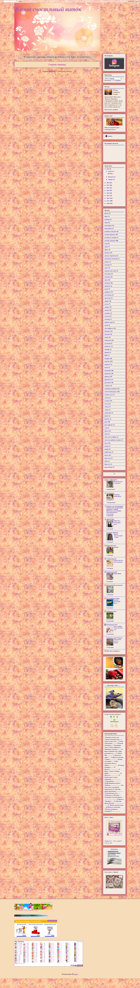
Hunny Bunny (117, 574)
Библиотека (114, 849)
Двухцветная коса (111, 793)
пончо (106, 367)
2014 (108, 193)
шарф (106, 449)
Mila (116, 90)
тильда (106, 407)
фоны (108, 759)
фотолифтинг (108, 425)
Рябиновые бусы (111, 611)
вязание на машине (110, 238)
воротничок (108, 228)
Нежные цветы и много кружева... (118, 561)
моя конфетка (108, 328)
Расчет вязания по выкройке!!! (111, 810)
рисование (107, 383)
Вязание (108, 779)
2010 (108, 203)
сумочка (107, 401)
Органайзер (109, 781)
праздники (107, 370)
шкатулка (107, 458)
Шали (108, 785)
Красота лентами (118, 757)
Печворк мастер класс (112, 737)
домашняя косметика (111, 259)
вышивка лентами (110, 231)
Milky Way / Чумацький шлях (117, 522)
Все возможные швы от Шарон (111, 763)
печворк (107, 349)
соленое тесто (108, 395)
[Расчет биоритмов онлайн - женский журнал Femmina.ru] (35, 936)
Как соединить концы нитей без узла (118, 627)
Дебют (106, 250)
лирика (106, 307)
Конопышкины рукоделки (114, 585)
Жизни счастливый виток (47, 9)
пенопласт (107, 346)
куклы (106, 304)
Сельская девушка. (112, 532)
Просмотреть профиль (111, 109)
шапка (106, 446)
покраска (107, 364)
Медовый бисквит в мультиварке (112, 513)
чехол (106, 434)
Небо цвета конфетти (112, 651)
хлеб (105, 428)
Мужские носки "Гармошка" (118, 482)
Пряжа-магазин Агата (116, 805)
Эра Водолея (110, 493)
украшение (107, 413)
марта (110, 171)
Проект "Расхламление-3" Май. (118, 535)
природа (107, 376)
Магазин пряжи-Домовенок (112, 790)
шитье (106, 455)
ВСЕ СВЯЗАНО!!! (111, 480)
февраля (111, 177)
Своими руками (111, 559)
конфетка (107, 292)
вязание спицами (109, 241)
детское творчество (110, 256)
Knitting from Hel (111, 572)
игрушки (107, 277)
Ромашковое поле (111, 625)
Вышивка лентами (111, 749)
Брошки (116, 547)
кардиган (107, 286)
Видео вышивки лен (110, 751)
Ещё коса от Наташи (112, 795)
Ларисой (115, 872)
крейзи (106, 301)
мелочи (106, 316)
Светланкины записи (112, 598)
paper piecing (108, 467)
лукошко (107, 313)
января (110, 179)
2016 (108, 188)
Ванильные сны (111, 546)
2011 (108, 201)
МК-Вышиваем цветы (113, 783)
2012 (108, 198)
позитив (106, 361)
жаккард (107, 265)
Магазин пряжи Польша (112, 802)
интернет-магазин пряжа (113, 797)
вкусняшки (107, 226)
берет (106, 216)
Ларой (111, 817)
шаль (106, 443)
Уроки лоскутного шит (112, 739)
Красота (106, 769)
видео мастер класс (110, 741)
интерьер (107, 283)
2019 (108, 169)
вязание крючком (109, 235)
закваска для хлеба (110, 271)
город (106, 247)
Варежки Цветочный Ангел (117, 601)
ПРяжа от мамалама (114, 807)
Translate (118, 80)
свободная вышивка (110, 389)
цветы (106, 431)
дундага (106, 262)
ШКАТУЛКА (110, 519)
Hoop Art (107, 464)
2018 (108, 183)
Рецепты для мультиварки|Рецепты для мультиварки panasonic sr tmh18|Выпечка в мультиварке (114, 508)
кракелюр (107, 298)
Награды (107, 331)
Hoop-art (107, 775)
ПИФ (106, 355)
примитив (107, 374)
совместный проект (110, 392)
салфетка (107, 386)
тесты (106, 404)
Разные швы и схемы (111, 777)
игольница (107, 274)
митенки (107, 319)
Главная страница (57, 64)
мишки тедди (108, 322)
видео (106, 222)
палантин (107, 343)
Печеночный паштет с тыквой (117, 641)
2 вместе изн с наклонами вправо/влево (114, 787)
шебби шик (107, 452)
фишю (106, 416)
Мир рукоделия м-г (113, 752)
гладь (106, 244)
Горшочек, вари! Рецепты (114, 638)
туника (106, 410)
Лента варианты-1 (115, 747)
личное (106, 310)
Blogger (75, 974)
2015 (108, 190)
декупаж (107, 253)
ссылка (106, 398)
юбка (106, 461)
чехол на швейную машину (112, 440)
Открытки (107, 340)
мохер (106, 325)
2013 (108, 196)
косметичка (108, 295)
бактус (106, 213)
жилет (106, 268)
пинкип (106, 352)
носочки (106, 334)
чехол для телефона (110, 437)
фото (105, 422)
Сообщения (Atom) (64, 71)
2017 (108, 185)
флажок (106, 419)
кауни (106, 289)
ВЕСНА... (111, 174)
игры (106, 280)
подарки (107, 358)
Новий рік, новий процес (117, 495)
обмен (106, 337)
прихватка (107, 380)
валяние (107, 219)
